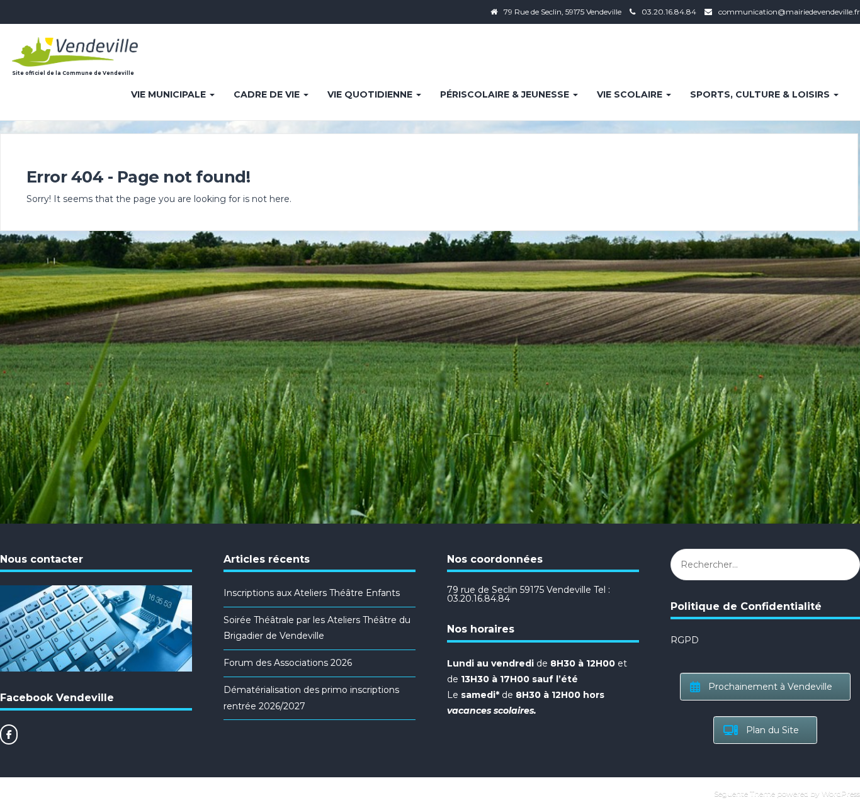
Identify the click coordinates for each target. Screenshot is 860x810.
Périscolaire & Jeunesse (506, 94)
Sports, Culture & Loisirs (761, 94)
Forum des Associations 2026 (287, 662)
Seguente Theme (744, 793)
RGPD (684, 640)
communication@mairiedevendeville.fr (789, 11)
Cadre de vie (268, 94)
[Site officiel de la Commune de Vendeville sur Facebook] (9, 734)
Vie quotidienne (371, 94)
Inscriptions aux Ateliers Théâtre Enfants (311, 593)
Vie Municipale (169, 94)
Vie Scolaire (631, 94)
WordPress (841, 793)
